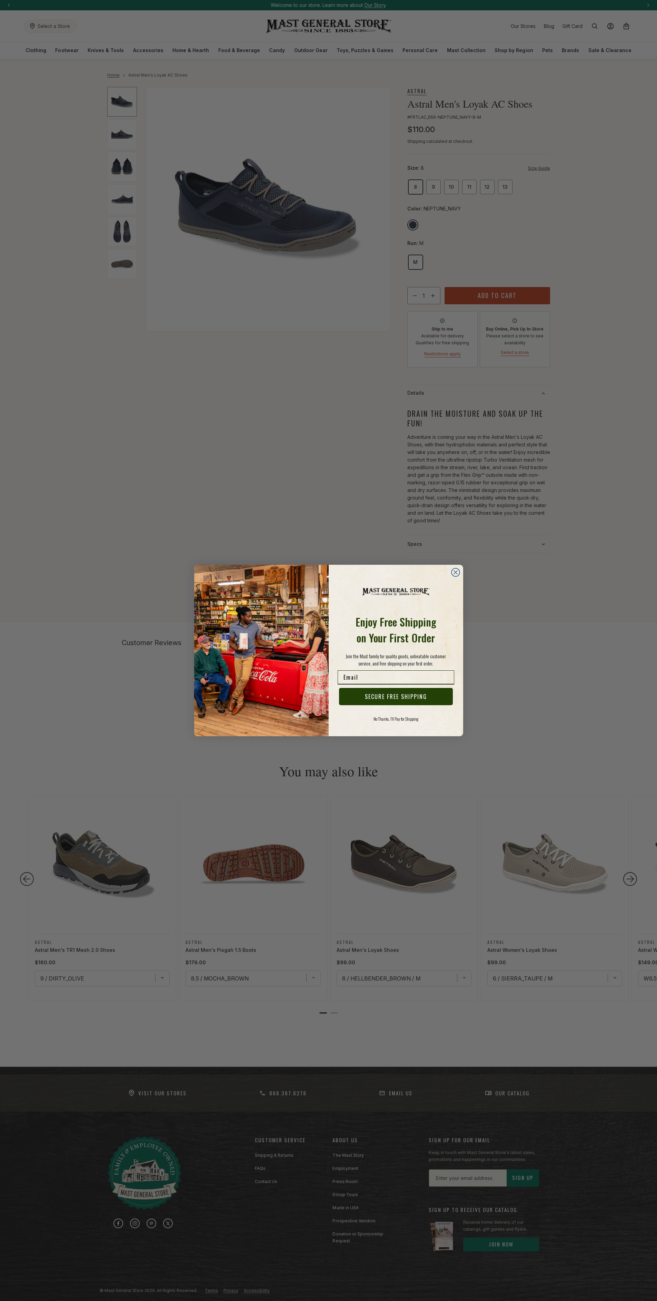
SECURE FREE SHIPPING (396, 696)
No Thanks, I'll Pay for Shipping (396, 719)
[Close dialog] (455, 572)
